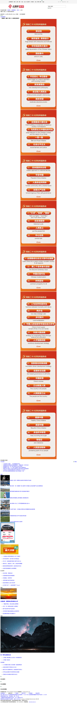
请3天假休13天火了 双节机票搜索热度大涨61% (20, 503)
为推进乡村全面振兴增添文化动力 (10, 674)
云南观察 (2, 662)
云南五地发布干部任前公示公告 (9, 667)
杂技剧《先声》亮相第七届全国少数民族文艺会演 (20, 480)
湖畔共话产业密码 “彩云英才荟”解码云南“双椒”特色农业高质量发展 (15, 468)
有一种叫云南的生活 (5, 655)
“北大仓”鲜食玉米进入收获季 (16, 521)
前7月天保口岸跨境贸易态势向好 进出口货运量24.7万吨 (13, 471)
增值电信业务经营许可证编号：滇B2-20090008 (10, 699)
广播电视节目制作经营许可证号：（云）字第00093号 (11, 697)
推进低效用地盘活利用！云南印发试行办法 (12, 565)
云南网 (8, 10)
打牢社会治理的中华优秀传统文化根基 (11, 671)
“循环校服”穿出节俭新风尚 (8, 580)
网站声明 (37, 693)
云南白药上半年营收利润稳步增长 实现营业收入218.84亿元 (14, 469)
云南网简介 (2, 693)
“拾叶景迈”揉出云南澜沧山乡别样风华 (11, 611)
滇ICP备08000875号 (4, 694)
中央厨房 (30, 693)
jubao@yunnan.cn (32, 701)
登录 (65, 1)
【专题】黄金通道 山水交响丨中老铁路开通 (12, 657)
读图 (1, 474)
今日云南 (2, 461)
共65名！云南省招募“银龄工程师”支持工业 (12, 561)
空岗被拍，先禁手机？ (8, 577)
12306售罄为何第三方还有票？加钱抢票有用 (12, 664)
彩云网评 (28, 1)
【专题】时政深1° (6, 659)
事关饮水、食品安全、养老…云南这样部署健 (12, 563)
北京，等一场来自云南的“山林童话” (10, 606)
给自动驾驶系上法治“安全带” (9, 582)
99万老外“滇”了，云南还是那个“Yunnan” (11, 585)
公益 (25, 1)
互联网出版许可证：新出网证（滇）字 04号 (9, 696)
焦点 (18, 10)
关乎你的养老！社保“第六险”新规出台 (11, 558)
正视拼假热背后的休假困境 (8, 575)
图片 (20, 1)
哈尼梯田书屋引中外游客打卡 (9, 613)
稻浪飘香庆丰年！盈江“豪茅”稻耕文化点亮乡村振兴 (12, 466)
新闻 (14, 1)
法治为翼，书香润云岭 (8, 573)
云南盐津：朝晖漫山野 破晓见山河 (9, 601)
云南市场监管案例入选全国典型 (9, 568)
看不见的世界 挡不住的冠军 (9, 608)
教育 (38, 1)
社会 (22, 1)
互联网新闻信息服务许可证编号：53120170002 (19, 694)
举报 (75, 461)
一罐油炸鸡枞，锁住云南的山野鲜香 (10, 603)
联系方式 (24, 693)
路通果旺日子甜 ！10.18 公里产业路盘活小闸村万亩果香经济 (14, 467)
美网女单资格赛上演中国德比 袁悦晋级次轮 (19, 497)
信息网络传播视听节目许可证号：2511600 (38, 694)
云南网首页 (11, 1)
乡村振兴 (32, 1)
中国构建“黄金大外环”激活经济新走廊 (18, 515)
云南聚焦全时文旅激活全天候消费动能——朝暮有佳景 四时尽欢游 (15, 465)
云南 (17, 1)
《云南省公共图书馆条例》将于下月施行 (11, 556)
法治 (36, 1)
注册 (67, 1)
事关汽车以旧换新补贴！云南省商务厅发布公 (12, 669)
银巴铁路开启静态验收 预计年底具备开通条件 (19, 491)
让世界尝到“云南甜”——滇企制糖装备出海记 (11, 463)
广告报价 (17, 693)
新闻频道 (14, 10)
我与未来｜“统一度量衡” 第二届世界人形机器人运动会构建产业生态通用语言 (26, 485)
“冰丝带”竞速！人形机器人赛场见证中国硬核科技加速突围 (22, 509)
